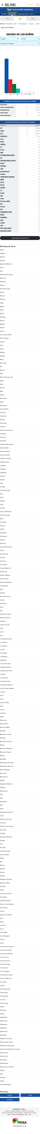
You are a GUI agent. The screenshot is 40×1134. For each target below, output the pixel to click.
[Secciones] (2, 4)
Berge (1, 380)
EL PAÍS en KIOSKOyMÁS (17, 1114)
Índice (26, 1114)
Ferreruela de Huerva (6, 547)
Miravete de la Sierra (6, 741)
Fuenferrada (3, 571)
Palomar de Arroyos (5, 819)
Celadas (2, 480)
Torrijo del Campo (5, 989)
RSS (30, 1114)
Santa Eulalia (3, 907)
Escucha (2, 540)
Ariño (1, 345)
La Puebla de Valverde (6, 685)
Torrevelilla (3, 982)
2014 (20, 19)
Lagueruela (3, 660)
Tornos (2, 943)
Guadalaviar (3, 603)
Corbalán (2, 487)
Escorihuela (3, 536)
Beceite (2, 370)
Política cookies (18, 1113)
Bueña (2, 402)
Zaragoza (10, 1099)
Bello (1, 373)
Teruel (2, 929)
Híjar (1, 610)
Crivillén (2, 501)
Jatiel (1, 628)
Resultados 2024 (23, 14)
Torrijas (2, 985)
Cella (1, 483)
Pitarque (2, 840)
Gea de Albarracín (5, 596)
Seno (1, 918)
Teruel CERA (3, 932)
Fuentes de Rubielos (5, 582)
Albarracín (3, 278)
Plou (1, 844)
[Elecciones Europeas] (20, 9)
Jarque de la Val (4, 625)
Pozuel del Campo (5, 851)
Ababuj (2, 250)
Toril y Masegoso (5, 936)
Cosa (1, 494)
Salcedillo (3, 886)
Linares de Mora (4, 702)
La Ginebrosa (4, 656)
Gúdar (1, 607)
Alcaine (2, 285)
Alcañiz (2, 292)
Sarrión (2, 911)
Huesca (9, 1095)
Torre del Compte (5, 964)
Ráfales (2, 858)
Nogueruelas (3, 791)
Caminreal (3, 437)
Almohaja (2, 317)
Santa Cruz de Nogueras (7, 904)
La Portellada (4, 678)
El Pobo (2, 529)
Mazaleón (3, 731)
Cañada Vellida (4, 448)
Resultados (12, 14)
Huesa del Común (5, 617)
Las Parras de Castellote (7, 688)
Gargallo (2, 593)
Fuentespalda (4, 586)
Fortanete (3, 561)
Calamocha (3, 416)
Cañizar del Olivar (5, 451)
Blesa (1, 391)
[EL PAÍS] (10, 4)
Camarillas (3, 434)
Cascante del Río (5, 455)
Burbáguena (3, 405)
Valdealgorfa (3, 1017)
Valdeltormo (3, 1028)
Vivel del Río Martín (5, 1084)
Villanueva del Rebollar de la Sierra (10, 1049)
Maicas (2, 716)
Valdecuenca (3, 1021)
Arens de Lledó (4, 338)
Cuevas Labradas (5, 515)
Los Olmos (3, 713)
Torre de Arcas (4, 957)
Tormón (2, 939)
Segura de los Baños (6, 915)
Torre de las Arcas (5, 961)
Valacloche (3, 1010)
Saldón (2, 890)
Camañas (2, 426)
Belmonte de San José (6, 377)
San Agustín (3, 897)
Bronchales (3, 398)
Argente (2, 342)
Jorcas (2, 632)
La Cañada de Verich (6, 639)
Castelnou (3, 469)
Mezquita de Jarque (5, 734)
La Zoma (2, 692)
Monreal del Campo (5, 752)
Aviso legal (31, 1111)
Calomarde (3, 423)
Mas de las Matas (5, 727)
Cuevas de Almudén (5, 511)
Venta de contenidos (15, 1111)
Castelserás (3, 472)
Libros (2, 695)
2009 (33, 19)
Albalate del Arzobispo (6, 274)
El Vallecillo (3, 533)
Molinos (2, 745)
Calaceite (2, 412)
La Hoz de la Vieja (5, 663)
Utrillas (2, 1007)
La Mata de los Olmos (6, 670)
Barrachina (3, 363)
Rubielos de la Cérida (6, 879)
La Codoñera (3, 646)
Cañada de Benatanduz (6, 444)
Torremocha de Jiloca (6, 975)
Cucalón (2, 508)
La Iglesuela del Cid (5, 667)
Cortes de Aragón (5, 490)
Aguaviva (2, 260)
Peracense (3, 830)
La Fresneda (3, 653)
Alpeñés (2, 324)
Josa (1, 635)
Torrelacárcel (4, 968)
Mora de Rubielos (5, 770)
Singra (2, 922)
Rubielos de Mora (5, 883)
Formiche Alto (4, 554)
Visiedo (2, 1081)
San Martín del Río (5, 900)
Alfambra (2, 299)
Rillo (1, 861)
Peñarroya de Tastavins (7, 826)
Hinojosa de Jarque (5, 614)
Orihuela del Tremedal (6, 812)
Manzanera (3, 720)
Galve (1, 589)
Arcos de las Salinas (6, 334)
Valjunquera (3, 1035)
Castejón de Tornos (5, 458)
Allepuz (2, 306)
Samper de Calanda (5, 893)
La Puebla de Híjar (5, 681)
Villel (1, 1074)
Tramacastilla (4, 996)
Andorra (2, 331)
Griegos (2, 600)
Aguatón (2, 257)
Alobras (2, 320)
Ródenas (2, 869)
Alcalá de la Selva (5, 289)
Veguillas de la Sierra (6, 1038)
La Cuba (2, 649)
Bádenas (2, 352)
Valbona (2, 1014)
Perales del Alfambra (6, 837)
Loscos (2, 709)
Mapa (8, 1114)
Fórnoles (2, 557)
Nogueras (3, 787)
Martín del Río (4, 724)
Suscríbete (31, 4)
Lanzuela (2, 674)
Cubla (1, 504)
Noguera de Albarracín (6, 784)
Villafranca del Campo (6, 1042)
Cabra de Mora (4, 409)
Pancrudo (3, 823)
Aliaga (2, 303)
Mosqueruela (3, 777)
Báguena (2, 356)
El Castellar (3, 522)
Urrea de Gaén (4, 1003)
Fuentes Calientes (5, 575)
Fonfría (2, 550)
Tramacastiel (4, 992)
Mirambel (2, 738)
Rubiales (2, 876)
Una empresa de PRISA (19, 1121)
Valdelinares (3, 1024)
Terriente (2, 925)
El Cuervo (2, 525)
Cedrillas (2, 476)
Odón (1, 798)
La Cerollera (3, 642)
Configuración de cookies (29, 1113)
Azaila (1, 349)
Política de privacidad (7, 1113)
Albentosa (3, 281)
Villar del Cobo (4, 1052)
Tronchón (3, 999)
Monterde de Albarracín (7, 766)
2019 (7, 19)
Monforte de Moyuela (6, 748)
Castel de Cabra (4, 462)
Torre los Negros (5, 971)
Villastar (2, 1070)
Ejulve (1, 518)
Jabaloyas (3, 621)
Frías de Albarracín (5, 568)
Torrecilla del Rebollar (6, 953)
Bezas (1, 384)
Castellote (3, 465)
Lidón (1, 699)
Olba (1, 805)
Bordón (2, 395)
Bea (1, 366)
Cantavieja (3, 441)
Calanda (2, 419)
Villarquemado (4, 1063)
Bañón (2, 359)
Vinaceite (2, 1077)
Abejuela (2, 253)
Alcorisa (2, 296)
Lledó (1, 706)
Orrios (2, 816)
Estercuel (2, 543)
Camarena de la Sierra (6, 430)
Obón (1, 794)
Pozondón (3, 847)
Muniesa (2, 780)
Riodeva (2, 865)
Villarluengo (3, 1060)
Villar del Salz (4, 1056)
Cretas (2, 497)
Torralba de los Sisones (6, 946)
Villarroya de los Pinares (7, 1067)
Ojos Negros (3, 801)
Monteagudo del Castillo (7, 762)
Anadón (2, 327)
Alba (1, 271)
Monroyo (2, 755)
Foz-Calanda (3, 564)
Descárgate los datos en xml (20, 238)
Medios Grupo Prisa (19, 1126)
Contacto (7, 1111)
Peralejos (2, 833)
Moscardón (3, 773)
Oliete (1, 808)
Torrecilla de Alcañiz (6, 950)
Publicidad (24, 1111)
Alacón (2, 267)
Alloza (1, 310)
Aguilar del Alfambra (6, 264)
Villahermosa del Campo (7, 1045)
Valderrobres (3, 1031)
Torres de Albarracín (6, 978)
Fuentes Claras (4, 579)
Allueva (2, 313)
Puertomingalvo (4, 854)
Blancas (2, 388)
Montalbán (3, 759)
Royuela (2, 872)
